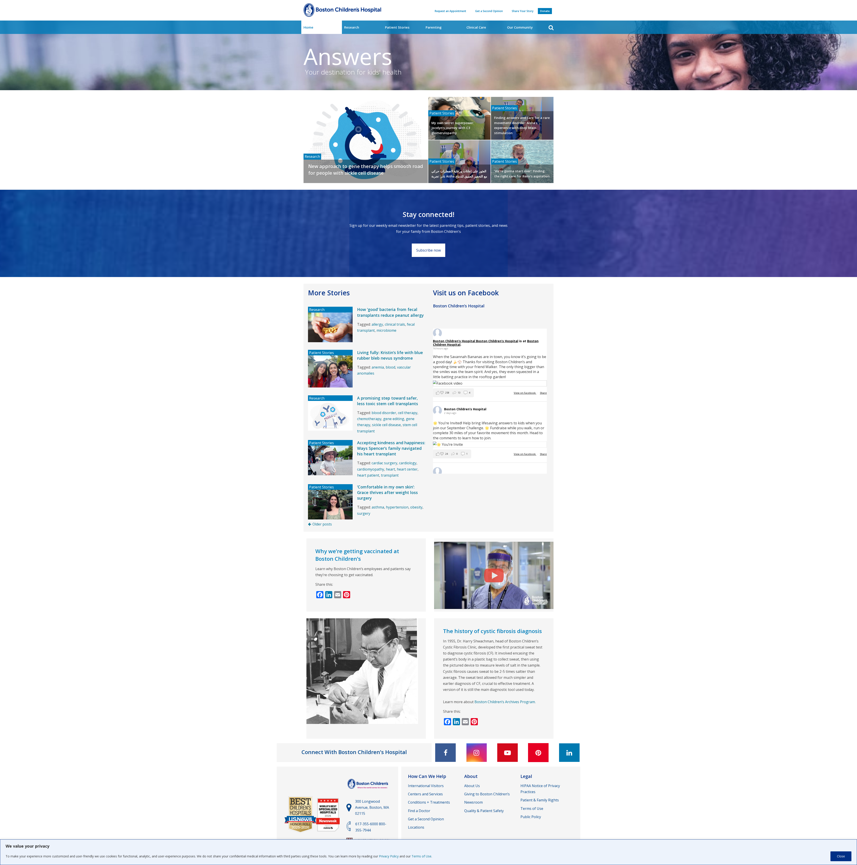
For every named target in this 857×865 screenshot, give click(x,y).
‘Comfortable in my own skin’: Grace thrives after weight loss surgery (387, 492)
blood (390, 367)
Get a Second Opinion (489, 11)
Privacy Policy (389, 856)
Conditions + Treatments (429, 802)
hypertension (397, 507)
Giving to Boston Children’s (487, 794)
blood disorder (384, 412)
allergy (377, 324)
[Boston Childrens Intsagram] (476, 752)
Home (308, 27)
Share (543, 392)
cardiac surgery (384, 463)
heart (390, 469)
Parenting (434, 27)
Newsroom (473, 802)
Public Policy (530, 816)
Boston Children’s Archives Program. (505, 701)
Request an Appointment (450, 11)
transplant (390, 475)
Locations (416, 827)
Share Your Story (522, 11)
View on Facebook (525, 392)
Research (351, 27)
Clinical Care (476, 27)
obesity (416, 507)
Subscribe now (428, 250)
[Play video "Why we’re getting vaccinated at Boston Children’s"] (493, 575)
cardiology (407, 463)
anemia (378, 367)
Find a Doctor (419, 810)
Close (841, 856)
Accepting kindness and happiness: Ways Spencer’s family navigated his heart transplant (391, 448)
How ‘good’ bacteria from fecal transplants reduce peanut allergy (390, 312)
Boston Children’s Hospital (497, 341)
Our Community (520, 27)
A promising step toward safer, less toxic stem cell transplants (387, 400)
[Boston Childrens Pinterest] (538, 752)
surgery (363, 513)
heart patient (368, 475)
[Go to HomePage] (342, 11)
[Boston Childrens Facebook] (445, 752)
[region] (428, 852)
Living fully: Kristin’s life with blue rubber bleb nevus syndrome (390, 355)
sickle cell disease (386, 424)
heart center (407, 469)
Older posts (322, 524)
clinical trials (395, 324)
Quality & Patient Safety (484, 810)
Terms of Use (421, 856)
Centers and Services (425, 794)
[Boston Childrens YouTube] (507, 752)
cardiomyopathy (370, 469)
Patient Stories (397, 27)
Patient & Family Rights (539, 800)
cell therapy (407, 412)
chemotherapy (369, 418)
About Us (472, 785)
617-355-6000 (366, 823)
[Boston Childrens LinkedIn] (569, 752)
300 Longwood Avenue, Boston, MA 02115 (372, 807)
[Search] (551, 27)
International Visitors (426, 785)
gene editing (393, 418)
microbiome (386, 330)
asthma (378, 507)
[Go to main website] (368, 790)
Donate (545, 11)
